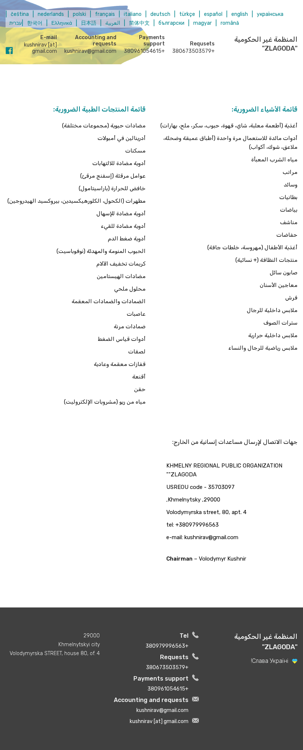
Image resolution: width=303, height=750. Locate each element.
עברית (15, 23)
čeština (20, 14)
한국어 (34, 23)
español (213, 14)
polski (79, 14)
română (230, 23)
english (239, 14)
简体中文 (139, 23)
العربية (112, 23)
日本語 (88, 23)
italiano (133, 14)
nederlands (51, 14)
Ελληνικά (61, 23)
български (171, 23)
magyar (202, 23)
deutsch (160, 14)
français (105, 14)
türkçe (187, 14)
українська (270, 14)
